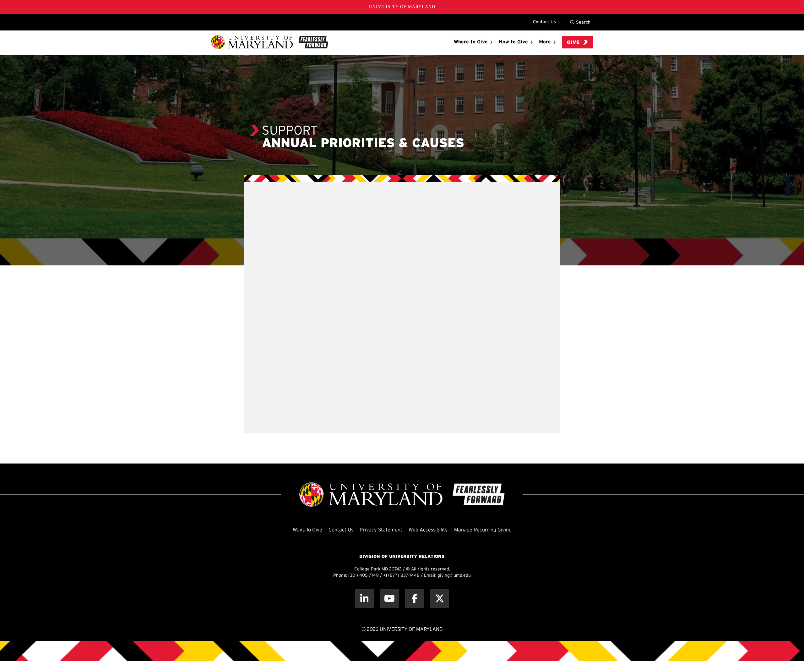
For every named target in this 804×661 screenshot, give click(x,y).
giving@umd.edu (454, 576)
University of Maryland (402, 6)
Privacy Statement (381, 530)
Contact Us (544, 21)
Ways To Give (307, 530)
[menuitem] (473, 42)
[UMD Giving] (269, 42)
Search (583, 22)
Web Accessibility (428, 530)
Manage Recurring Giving (483, 530)
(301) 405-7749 (363, 576)
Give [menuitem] (573, 42)
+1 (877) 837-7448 (401, 576)
